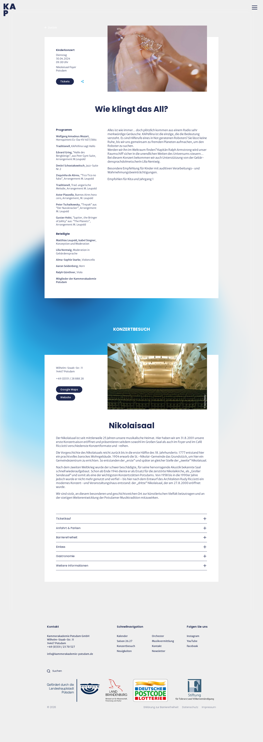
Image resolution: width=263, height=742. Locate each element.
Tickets (65, 81)
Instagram (193, 636)
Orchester (158, 636)
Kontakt (157, 646)
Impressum (209, 707)
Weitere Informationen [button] (72, 566)
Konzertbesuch (126, 646)
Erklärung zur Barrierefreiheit (161, 707)
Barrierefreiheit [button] (66, 537)
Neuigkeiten (124, 651)
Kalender (122, 636)
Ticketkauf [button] (63, 519)
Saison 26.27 (124, 641)
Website (65, 397)
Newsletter (158, 651)
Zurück (52, 27)
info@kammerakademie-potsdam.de (70, 654)
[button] (254, 7)
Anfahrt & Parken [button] (68, 528)
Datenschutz (190, 707)
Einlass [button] (60, 547)
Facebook (192, 646)
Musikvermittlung (163, 641)
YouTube (192, 641)
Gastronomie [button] (65, 556)
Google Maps (69, 389)
